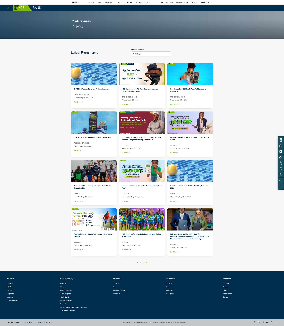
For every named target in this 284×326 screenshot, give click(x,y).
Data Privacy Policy (13, 322)
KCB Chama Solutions (67, 311)
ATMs (62, 287)
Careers (169, 283)
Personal (10, 283)
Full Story (78, 102)
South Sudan (227, 294)
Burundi (225, 297)
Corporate (10, 294)
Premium (10, 290)
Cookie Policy (28, 322)
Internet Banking (182, 2)
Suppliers (169, 287)
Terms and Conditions (45, 322)
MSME (9, 287)
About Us (164, 2)
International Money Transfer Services (73, 307)
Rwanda (226, 290)
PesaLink (63, 304)
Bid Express (170, 294)
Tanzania (226, 287)
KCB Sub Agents (65, 294)
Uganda (226, 283)
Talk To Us (193, 2)
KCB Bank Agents (66, 290)
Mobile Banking (65, 297)
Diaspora (10, 297)
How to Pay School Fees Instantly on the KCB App (92, 137)
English (74, 2)
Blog (171, 2)
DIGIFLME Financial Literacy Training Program (91, 89)
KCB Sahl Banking (13, 300)
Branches (63, 283)
